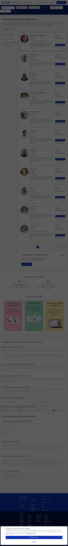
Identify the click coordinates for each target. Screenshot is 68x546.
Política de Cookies (9, 533)
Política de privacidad (31, 533)
